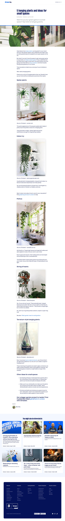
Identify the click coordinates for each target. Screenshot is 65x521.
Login (28, 491)
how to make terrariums (31, 360)
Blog (17, 497)
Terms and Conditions (20, 495)
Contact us (18, 498)
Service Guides (9, 495)
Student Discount (9, 498)
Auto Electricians (40, 491)
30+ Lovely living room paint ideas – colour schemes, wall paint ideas (32, 465)
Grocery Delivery (40, 494)
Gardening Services (41, 497)
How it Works (8, 488)
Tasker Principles (19, 494)
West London (51, 494)
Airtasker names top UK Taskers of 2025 (51, 436)
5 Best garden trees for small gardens (31, 315)
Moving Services (40, 495)
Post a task (29, 488)
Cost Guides (8, 494)
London (50, 488)
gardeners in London (37, 399)
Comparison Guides (9, 497)
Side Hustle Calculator (10, 491)
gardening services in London (26, 194)
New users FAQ (9, 500)
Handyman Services (41, 488)
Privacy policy (19, 500)
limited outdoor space (30, 60)
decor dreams (33, 62)
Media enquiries (19, 491)
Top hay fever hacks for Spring (32, 435)
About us (18, 488)
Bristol (50, 491)
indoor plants (29, 51)
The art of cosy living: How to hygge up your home (53, 464)
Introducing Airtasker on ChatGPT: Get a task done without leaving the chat (10, 437)
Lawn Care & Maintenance (41, 498)
